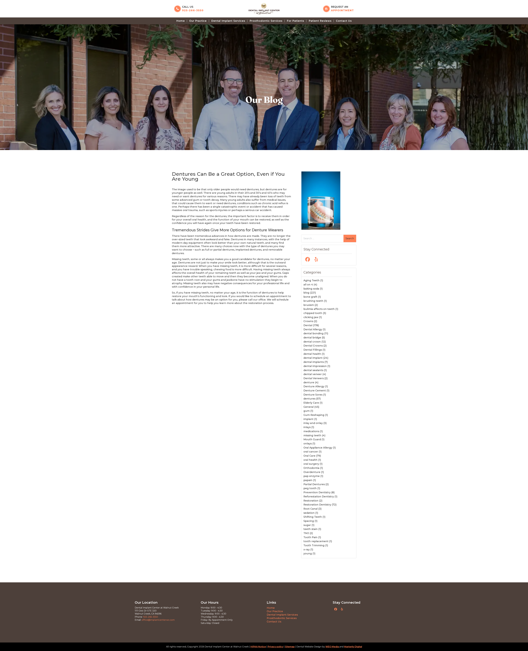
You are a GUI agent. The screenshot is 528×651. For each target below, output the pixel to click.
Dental (307, 325)
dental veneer (312, 374)
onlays (307, 443)
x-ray (306, 549)
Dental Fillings (312, 349)
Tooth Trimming (313, 545)
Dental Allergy (312, 329)
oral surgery (311, 463)
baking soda (311, 288)
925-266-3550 (150, 617)
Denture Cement (314, 390)
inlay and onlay (313, 423)
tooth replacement (315, 541)
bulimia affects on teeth (319, 309)
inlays (307, 427)
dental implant (313, 357)
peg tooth (310, 488)
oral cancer (310, 451)
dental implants (313, 362)
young (307, 553)
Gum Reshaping (313, 415)
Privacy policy (275, 646)
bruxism (308, 305)
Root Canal (310, 508)
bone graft (310, 296)
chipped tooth (312, 313)
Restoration (310, 500)
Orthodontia (311, 468)
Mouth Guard (312, 439)
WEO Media (332, 646)
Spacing (308, 521)
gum (306, 410)
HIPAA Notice (258, 646)
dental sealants (313, 370)
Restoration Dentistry (317, 504)
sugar (307, 525)
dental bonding (313, 333)
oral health (310, 459)
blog (306, 292)
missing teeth (312, 435)
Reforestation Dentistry (318, 496)
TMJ (306, 533)
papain (307, 480)
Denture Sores (312, 394)
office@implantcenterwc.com (158, 620)
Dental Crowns (313, 345)
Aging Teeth (311, 280)
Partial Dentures (314, 484)
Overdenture (311, 472)
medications (311, 431)
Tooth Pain (310, 537)
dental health (312, 353)
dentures (309, 398)
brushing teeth (313, 300)
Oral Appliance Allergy (317, 447)
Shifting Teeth (312, 516)
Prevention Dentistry (317, 492)
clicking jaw (310, 317)
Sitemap (290, 646)
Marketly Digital (353, 646)
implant (308, 419)
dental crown (312, 341)
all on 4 (308, 284)
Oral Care (309, 455)
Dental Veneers (313, 378)
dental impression (315, 366)
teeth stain (310, 529)
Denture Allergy (313, 386)
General (308, 406)
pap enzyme (311, 476)
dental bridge (312, 337)
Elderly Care (311, 402)
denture (308, 382)
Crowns (308, 321)
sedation (309, 512)
